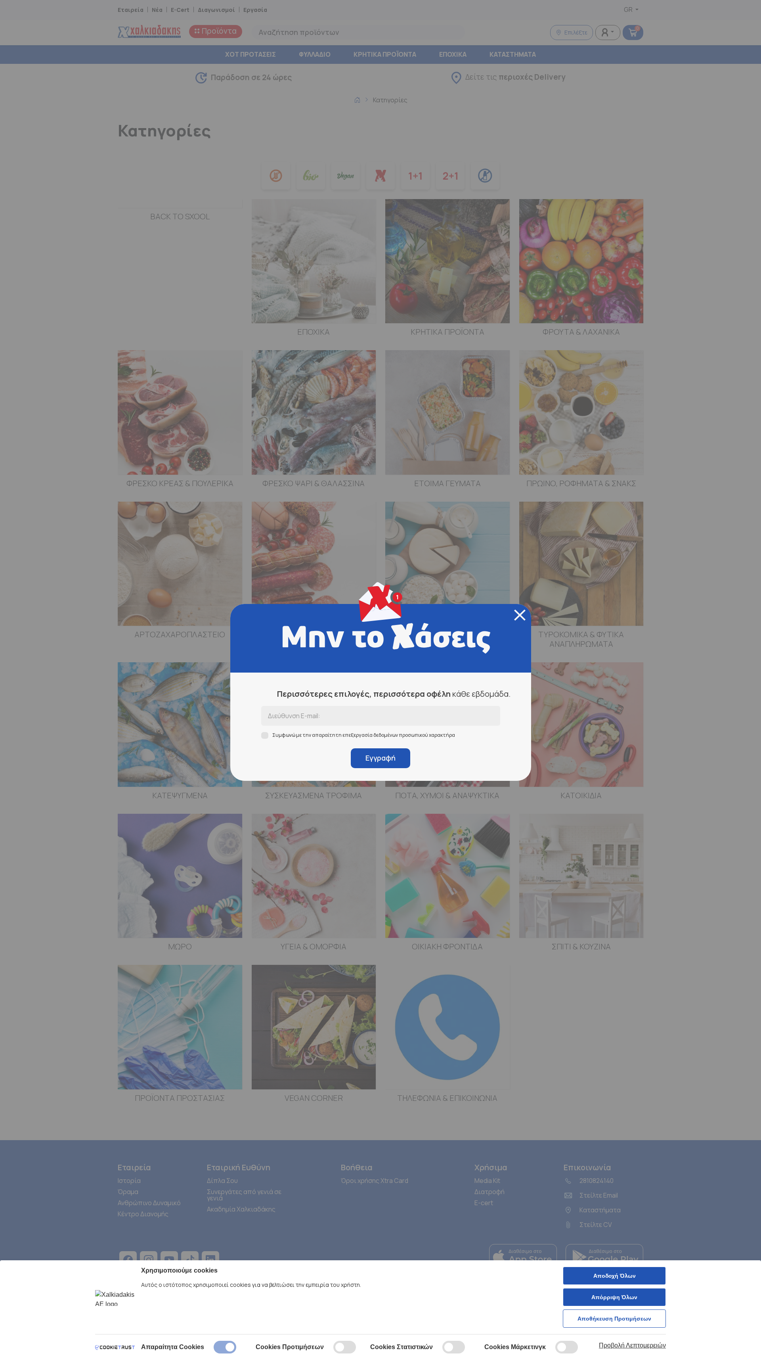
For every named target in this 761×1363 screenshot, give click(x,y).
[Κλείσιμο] (520, 615)
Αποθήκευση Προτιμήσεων (614, 1318)
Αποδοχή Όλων (614, 1276)
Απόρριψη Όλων (614, 1297)
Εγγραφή (380, 758)
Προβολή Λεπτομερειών (632, 1345)
